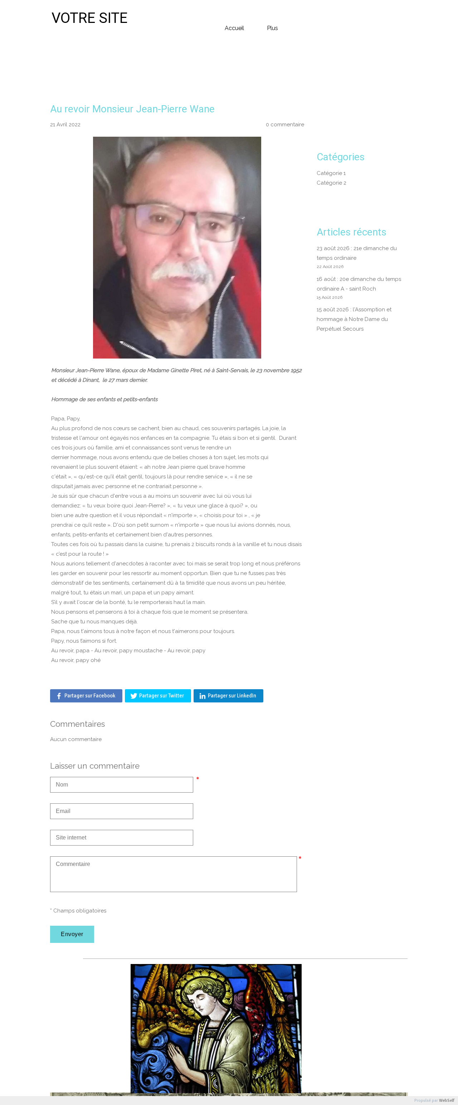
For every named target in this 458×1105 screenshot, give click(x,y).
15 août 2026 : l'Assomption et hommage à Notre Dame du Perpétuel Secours (354, 319)
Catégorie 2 (331, 183)
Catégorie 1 (331, 173)
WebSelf (446, 1100)
